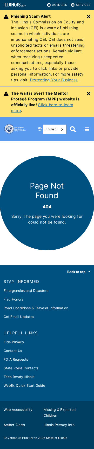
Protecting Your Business (54, 79)
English (51, 129)
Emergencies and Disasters (26, 290)
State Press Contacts (21, 368)
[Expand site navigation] (86, 129)
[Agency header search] (73, 129)
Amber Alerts (14, 425)
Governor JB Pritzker (19, 438)
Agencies (59, 5)
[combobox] (54, 129)
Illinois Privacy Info (59, 425)
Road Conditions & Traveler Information (36, 308)
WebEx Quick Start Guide (24, 385)
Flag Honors (13, 299)
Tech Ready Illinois (19, 377)
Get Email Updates (19, 317)
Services (83, 5)
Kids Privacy (14, 342)
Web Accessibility (18, 409)
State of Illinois (56, 438)
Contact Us (13, 351)
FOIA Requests (16, 359)
